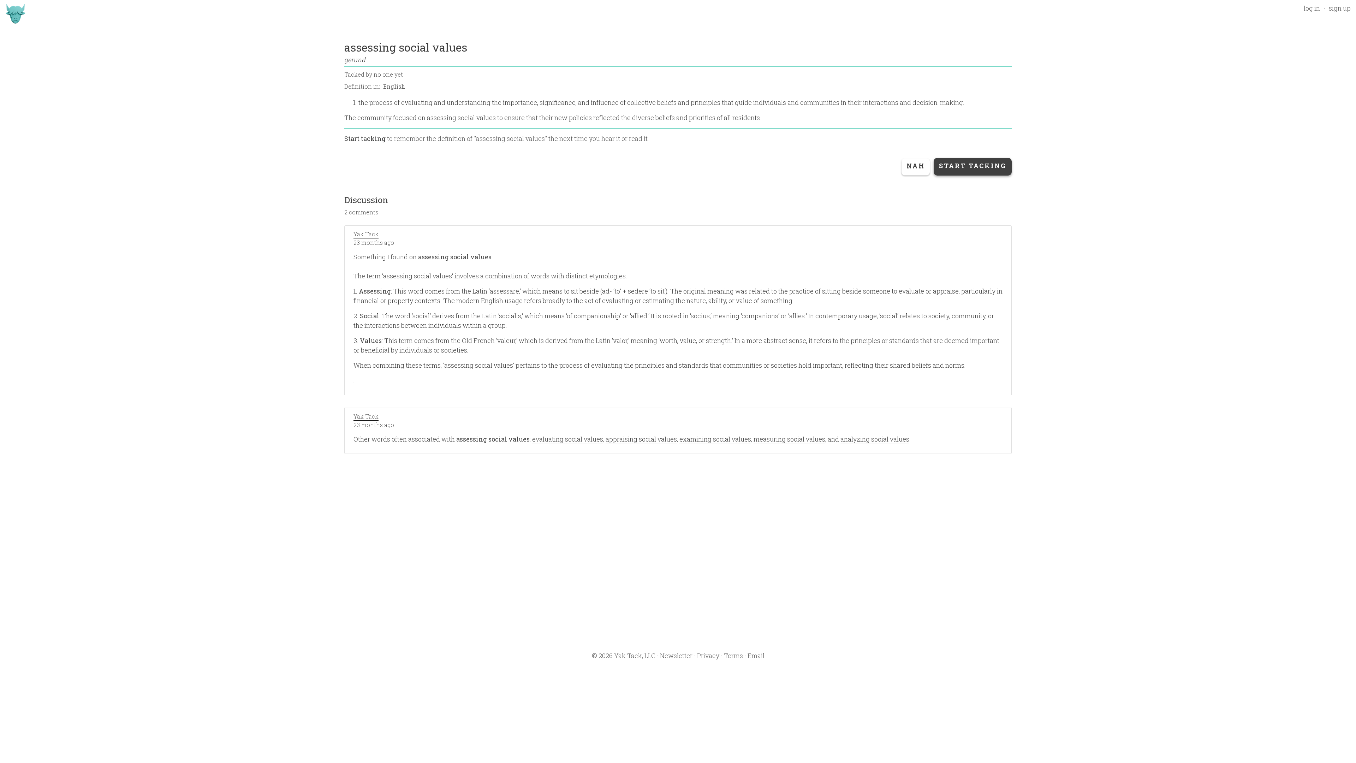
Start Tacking (972, 165)
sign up (1340, 8)
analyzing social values (874, 439)
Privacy (708, 655)
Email (756, 655)
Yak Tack (366, 234)
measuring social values (789, 439)
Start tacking (365, 138)
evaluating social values (567, 439)
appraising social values (641, 439)
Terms (733, 655)
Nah (915, 165)
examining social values (715, 439)
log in (1312, 8)
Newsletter (676, 655)
